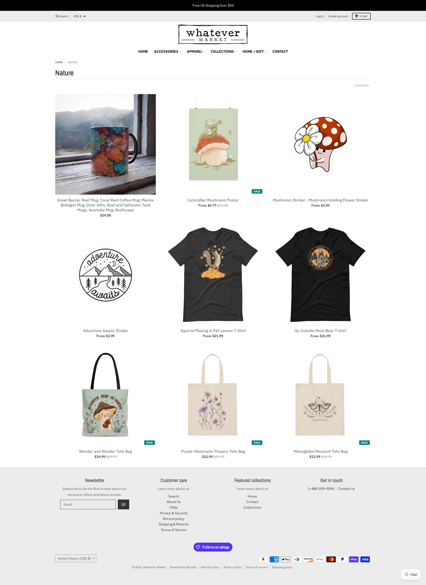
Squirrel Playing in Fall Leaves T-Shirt (213, 330)
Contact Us (346, 488)
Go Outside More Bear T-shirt (320, 330)
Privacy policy (233, 567)
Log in (320, 16)
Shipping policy (282, 567)
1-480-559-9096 (321, 488)
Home (59, 62)
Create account (338, 16)
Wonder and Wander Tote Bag (105, 451)
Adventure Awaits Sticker (105, 330)
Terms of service (257, 567)
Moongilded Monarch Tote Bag (320, 451)
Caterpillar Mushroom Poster (213, 200)
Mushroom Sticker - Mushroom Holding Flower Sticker (320, 200)
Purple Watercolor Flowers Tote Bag (213, 451)
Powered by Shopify (183, 567)
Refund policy (210, 567)
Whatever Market (154, 567)
